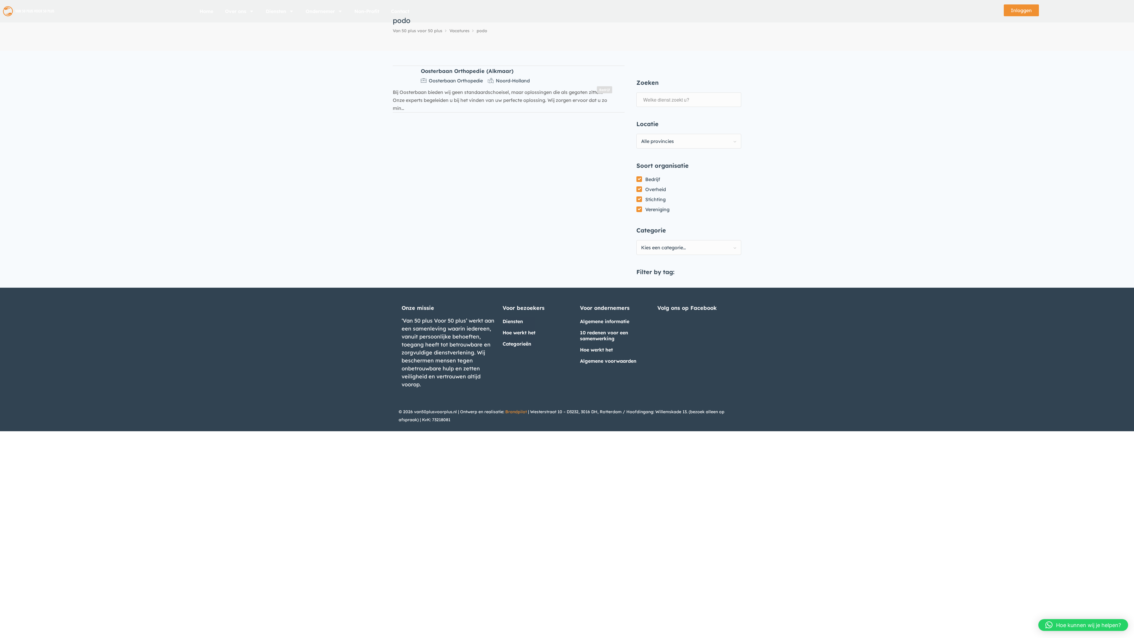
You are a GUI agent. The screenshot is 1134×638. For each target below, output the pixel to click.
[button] (1083, 625)
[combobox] (688, 141)
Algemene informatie (604, 321)
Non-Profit (366, 11)
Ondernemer (320, 11)
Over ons (235, 11)
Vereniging (657, 209)
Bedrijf (652, 179)
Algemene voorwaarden (608, 361)
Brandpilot (516, 411)
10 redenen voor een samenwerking (604, 335)
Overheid (655, 189)
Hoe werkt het (519, 333)
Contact (400, 11)
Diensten (276, 11)
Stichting (655, 199)
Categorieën (517, 344)
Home (206, 11)
